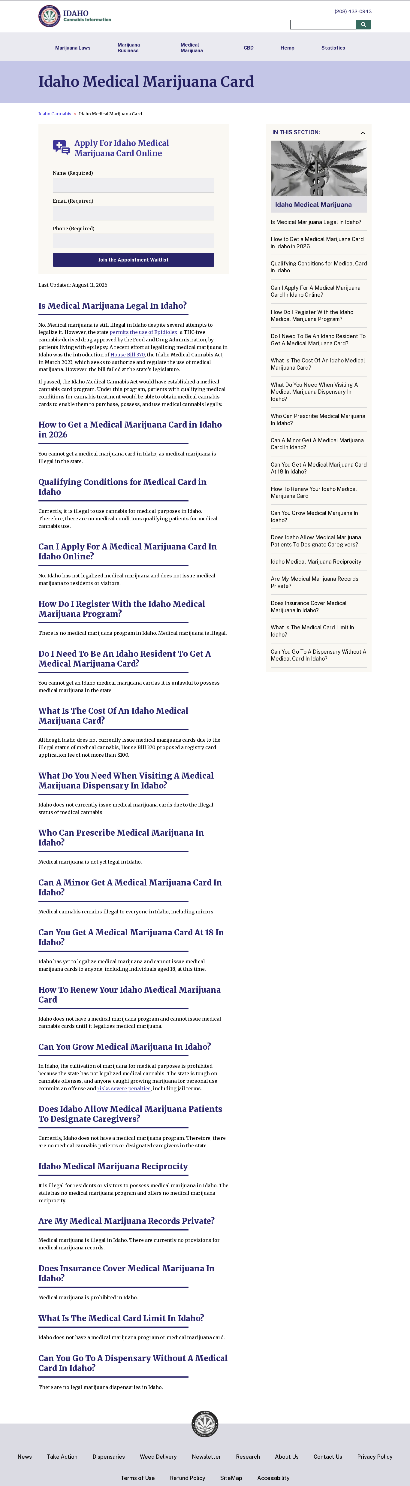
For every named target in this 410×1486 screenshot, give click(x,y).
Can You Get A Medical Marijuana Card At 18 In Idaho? (319, 468)
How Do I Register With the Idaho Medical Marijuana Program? (312, 315)
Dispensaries (108, 1457)
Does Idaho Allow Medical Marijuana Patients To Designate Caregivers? (316, 540)
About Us (287, 1457)
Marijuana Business (129, 47)
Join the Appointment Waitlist (133, 260)
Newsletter (206, 1457)
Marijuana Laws (73, 48)
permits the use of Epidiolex (143, 332)
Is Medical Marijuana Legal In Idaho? (316, 222)
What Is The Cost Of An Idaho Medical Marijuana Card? (318, 364)
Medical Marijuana (192, 47)
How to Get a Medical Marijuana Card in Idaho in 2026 (317, 242)
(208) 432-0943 (353, 11)
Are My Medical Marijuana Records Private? (314, 582)
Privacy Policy (375, 1457)
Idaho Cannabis (54, 114)
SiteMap (231, 1478)
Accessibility (273, 1478)
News (24, 1457)
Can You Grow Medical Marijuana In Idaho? (314, 516)
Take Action (62, 1457)
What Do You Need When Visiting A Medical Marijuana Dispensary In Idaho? (314, 392)
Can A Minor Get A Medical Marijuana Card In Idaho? (317, 443)
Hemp (287, 48)
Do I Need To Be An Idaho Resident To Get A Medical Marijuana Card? (318, 339)
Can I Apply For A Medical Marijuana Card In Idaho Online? (315, 291)
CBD (249, 48)
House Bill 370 (127, 355)
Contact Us (328, 1457)
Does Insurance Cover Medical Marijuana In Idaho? (309, 606)
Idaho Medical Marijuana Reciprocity (316, 561)
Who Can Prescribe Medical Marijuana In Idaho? (318, 419)
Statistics (333, 48)
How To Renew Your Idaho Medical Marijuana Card (314, 492)
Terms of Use (138, 1478)
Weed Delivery (158, 1457)
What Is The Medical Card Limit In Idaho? (312, 630)
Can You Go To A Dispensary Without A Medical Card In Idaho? (318, 655)
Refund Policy (187, 1478)
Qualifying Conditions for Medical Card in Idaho (319, 267)
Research (248, 1457)
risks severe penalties (124, 1088)
